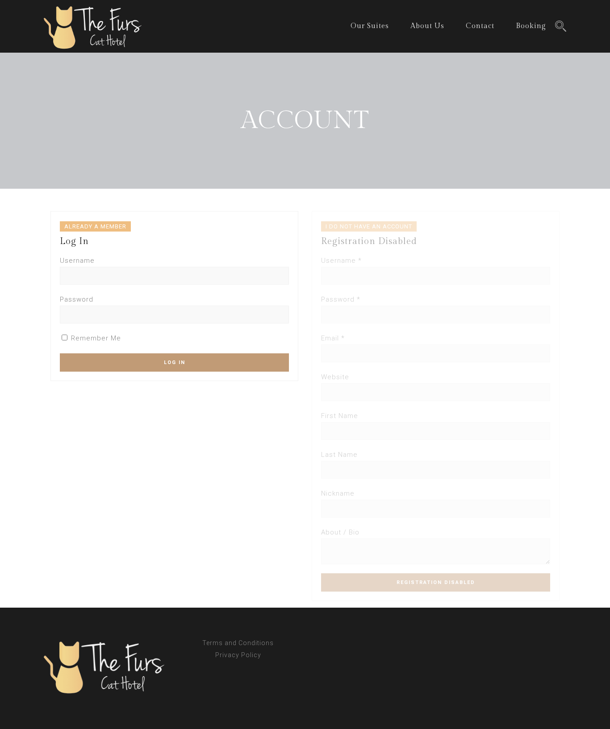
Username (77, 261)
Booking (531, 26)
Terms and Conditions (238, 642)
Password (76, 299)
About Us (427, 26)
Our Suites (370, 26)
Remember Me (95, 338)
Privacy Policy (238, 655)
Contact (480, 26)
